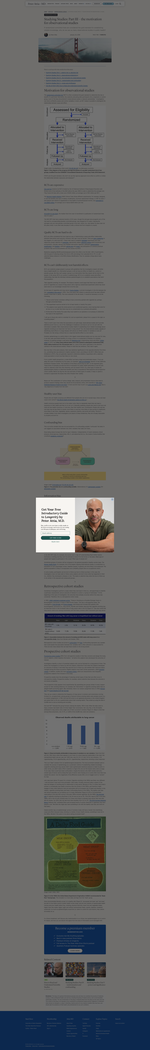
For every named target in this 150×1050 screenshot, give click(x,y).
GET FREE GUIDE (55, 538)
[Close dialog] (112, 499)
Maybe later (55, 541)
